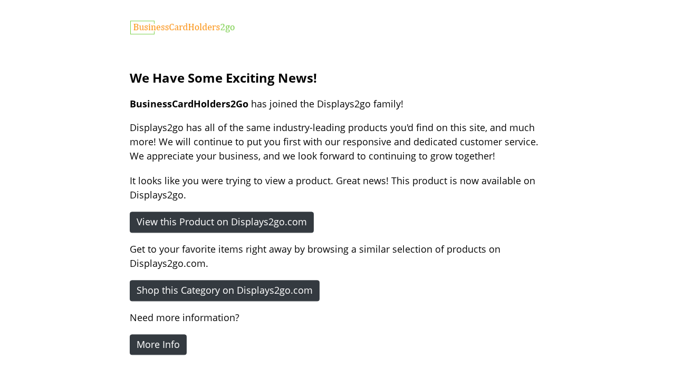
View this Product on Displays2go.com (222, 221)
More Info (158, 344)
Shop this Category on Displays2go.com (225, 290)
